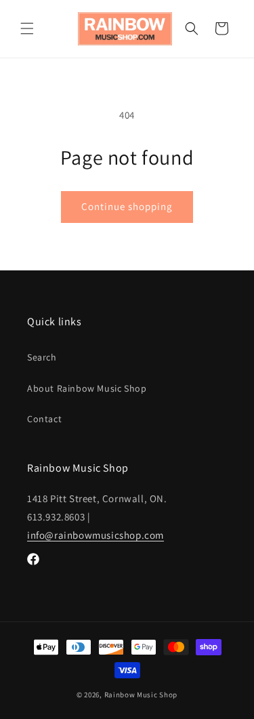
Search (42, 357)
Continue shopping (127, 206)
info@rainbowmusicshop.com (95, 535)
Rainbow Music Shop (141, 694)
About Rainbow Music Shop (86, 388)
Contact (44, 419)
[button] (27, 28)
